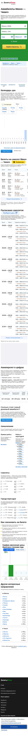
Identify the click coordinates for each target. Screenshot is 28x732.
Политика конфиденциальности (8, 691)
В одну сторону (20, 549)
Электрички (3, 705)
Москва (17, 442)
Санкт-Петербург (19, 509)
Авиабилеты (4, 700)
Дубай (17, 443)
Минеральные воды (20, 512)
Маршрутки (3, 709)
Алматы (17, 515)
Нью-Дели (18, 517)
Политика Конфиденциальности (11, 723)
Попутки (3, 712)
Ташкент (3, 512)
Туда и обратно (10, 549)
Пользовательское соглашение (8, 693)
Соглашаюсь (14, 726)
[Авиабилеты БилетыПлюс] (6, 680)
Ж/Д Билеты (4, 702)
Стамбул (3, 515)
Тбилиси (3, 509)
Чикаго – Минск (13, 58)
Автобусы (3, 707)
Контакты (3, 688)
